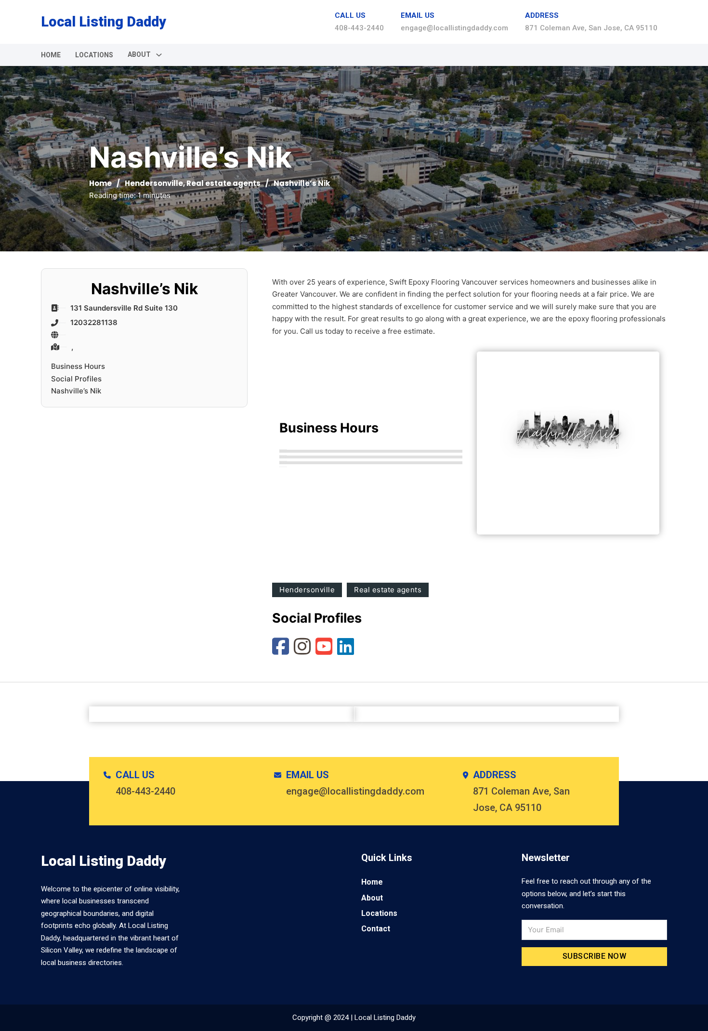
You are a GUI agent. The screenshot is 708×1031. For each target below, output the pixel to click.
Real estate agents (223, 183)
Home (51, 55)
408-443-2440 (359, 28)
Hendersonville (154, 183)
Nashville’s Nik (76, 390)
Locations (94, 55)
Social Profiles (76, 378)
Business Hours (78, 366)
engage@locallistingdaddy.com (454, 28)
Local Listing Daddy (103, 21)
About (372, 897)
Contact (375, 928)
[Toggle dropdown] (159, 55)
